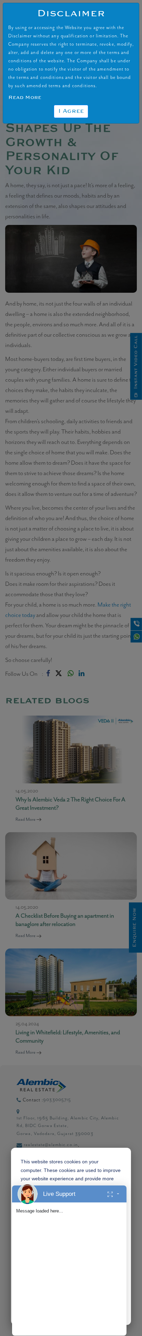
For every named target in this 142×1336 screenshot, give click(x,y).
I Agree (71, 111)
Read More (24, 97)
